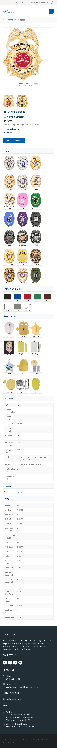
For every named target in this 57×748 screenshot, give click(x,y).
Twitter (10, 663)
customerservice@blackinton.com (22, 686)
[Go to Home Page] (3, 20)
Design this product (13, 140)
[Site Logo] (10, 11)
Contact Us (43, 3)
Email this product (16, 111)
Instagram (15, 663)
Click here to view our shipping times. (15, 492)
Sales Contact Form (12, 699)
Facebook (5, 663)
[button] (52, 3)
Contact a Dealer (15, 116)
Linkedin (20, 663)
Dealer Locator (20, 3)
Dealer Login (32, 3)
